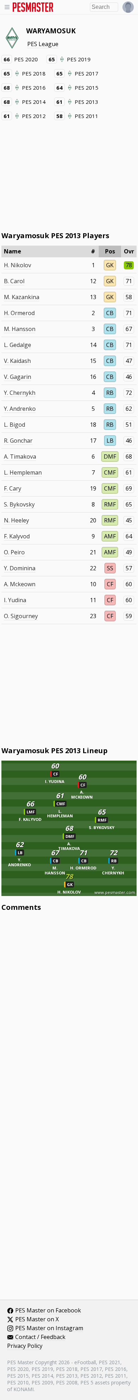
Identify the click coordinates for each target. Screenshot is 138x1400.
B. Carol (14, 281)
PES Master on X (37, 1319)
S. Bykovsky (19, 504)
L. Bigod (14, 425)
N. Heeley (16, 520)
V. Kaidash (17, 361)
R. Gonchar (18, 440)
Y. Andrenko (20, 409)
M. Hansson (19, 329)
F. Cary (12, 488)
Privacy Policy (24, 1346)
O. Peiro (14, 552)
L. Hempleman (23, 472)
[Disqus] (69, 1012)
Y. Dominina (19, 568)
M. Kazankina (21, 297)
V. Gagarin (17, 377)
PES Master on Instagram (49, 1328)
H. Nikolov (17, 265)
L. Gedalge (17, 345)
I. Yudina (15, 600)
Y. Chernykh (19, 393)
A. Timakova (20, 456)
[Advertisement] (69, 175)
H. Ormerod (19, 313)
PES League (42, 44)
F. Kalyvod (17, 536)
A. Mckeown (19, 584)
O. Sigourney (21, 616)
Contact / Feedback (40, 1337)
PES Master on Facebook (48, 1310)
